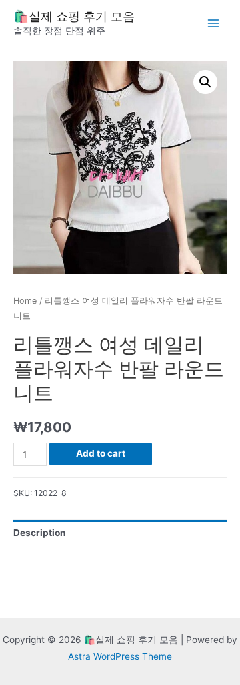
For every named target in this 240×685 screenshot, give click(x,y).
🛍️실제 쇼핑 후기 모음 (74, 16)
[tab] (120, 533)
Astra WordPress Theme (120, 656)
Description (39, 532)
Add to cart (100, 453)
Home (25, 301)
